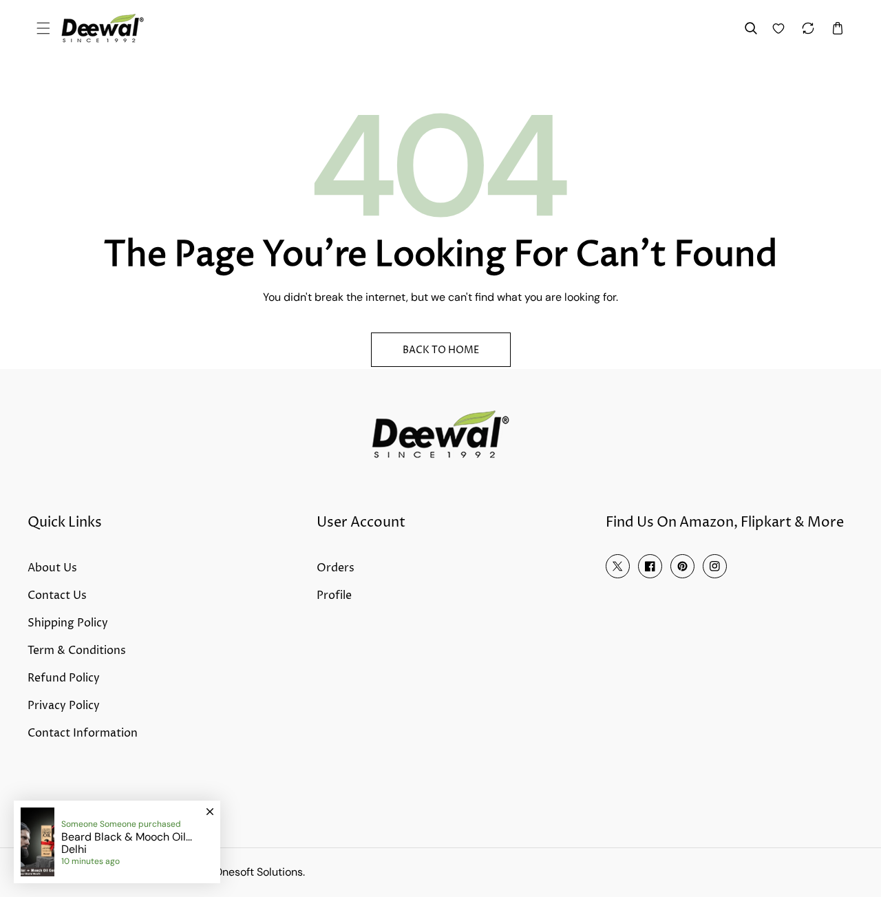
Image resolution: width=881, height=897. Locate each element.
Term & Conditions (77, 650)
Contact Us (57, 595)
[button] (43, 28)
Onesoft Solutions (258, 872)
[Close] (209, 805)
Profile (334, 595)
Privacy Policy (64, 705)
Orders (335, 568)
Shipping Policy (68, 623)
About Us (52, 568)
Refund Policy (64, 678)
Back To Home (441, 350)
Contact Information (83, 733)
